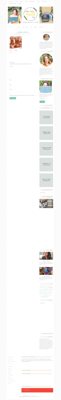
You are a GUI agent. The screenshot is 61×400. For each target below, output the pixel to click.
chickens (40, 287)
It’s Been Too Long (46, 261)
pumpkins (50, 293)
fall (52, 289)
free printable (48, 290)
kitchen (51, 292)
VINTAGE (9, 368)
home (45, 292)
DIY (47, 289)
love (41, 293)
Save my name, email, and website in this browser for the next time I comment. (22, 95)
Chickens (9, 383)
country (40, 289)
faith (51, 289)
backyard (44, 286)
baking (46, 286)
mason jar (46, 293)
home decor (47, 292)
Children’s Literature (11, 381)
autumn (41, 286)
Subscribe (42, 101)
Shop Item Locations (11, 361)
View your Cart (10, 359)
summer (48, 295)
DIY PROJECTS (10, 366)
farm (45, 290)
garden (51, 290)
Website (11, 89)
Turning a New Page (46, 276)
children (43, 287)
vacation (40, 296)
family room (43, 290)
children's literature (46, 287)
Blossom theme (31, 396)
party (48, 293)
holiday (43, 292)
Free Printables (10, 375)
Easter (49, 289)
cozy (41, 289)
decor (45, 289)
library (40, 293)
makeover (43, 293)
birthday (48, 286)
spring (45, 295)
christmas (50, 287)
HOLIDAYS (9, 370)
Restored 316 (36, 396)
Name (11, 80)
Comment (11, 66)
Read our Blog (10, 357)
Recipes (9, 377)
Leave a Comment (28, 33)
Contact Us (10, 363)
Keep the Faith (10, 379)
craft (43, 289)
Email (11, 84)
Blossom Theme (27, 396)
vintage (44, 297)
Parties (9, 372)
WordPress (38, 396)
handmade (40, 292)
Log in (41, 396)
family (40, 290)
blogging (50, 286)
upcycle (51, 295)
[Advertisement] (45, 222)
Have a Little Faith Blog (30, 15)
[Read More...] (44, 264)
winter (47, 296)
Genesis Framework (33, 396)
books (51, 286)
